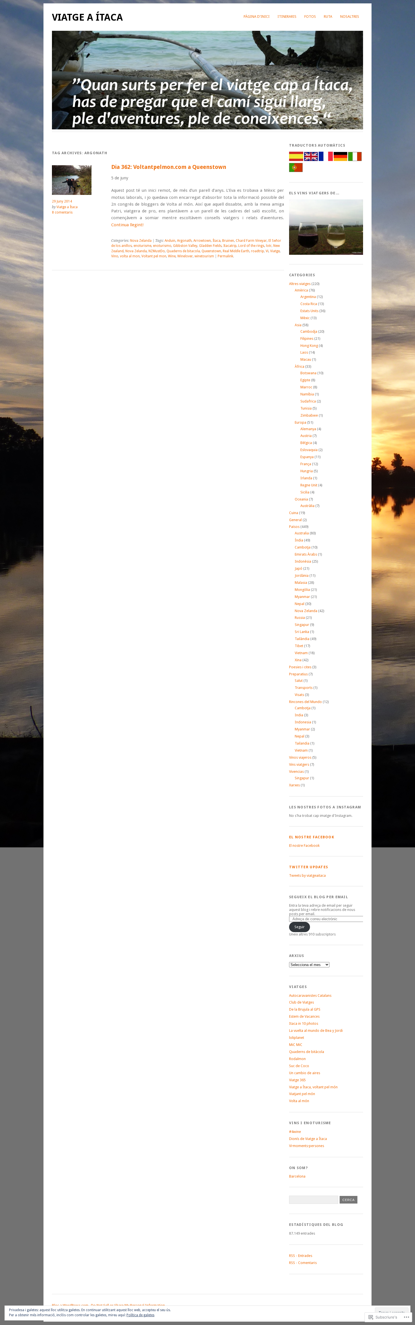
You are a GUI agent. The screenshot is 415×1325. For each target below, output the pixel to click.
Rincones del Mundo (305, 702)
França (305, 464)
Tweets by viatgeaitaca (307, 875)
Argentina (308, 297)
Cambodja (308, 331)
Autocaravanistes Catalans (310, 995)
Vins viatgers (299, 764)
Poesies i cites (300, 667)
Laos (304, 352)
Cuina (293, 513)
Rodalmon (297, 1059)
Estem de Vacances (304, 1016)
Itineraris (287, 16)
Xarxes (294, 785)
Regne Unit (308, 485)
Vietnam (301, 653)
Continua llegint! (127, 224)
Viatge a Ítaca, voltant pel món (313, 1087)
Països (294, 527)
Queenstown (211, 251)
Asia (298, 325)
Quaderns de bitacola (183, 251)
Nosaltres (349, 16)
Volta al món (299, 1101)
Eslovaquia (309, 450)
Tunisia (306, 408)
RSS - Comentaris (303, 1263)
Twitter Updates (308, 867)
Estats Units (309, 311)
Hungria (306, 471)
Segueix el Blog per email (318, 897)
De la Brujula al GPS (304, 1009)
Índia (299, 540)
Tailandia (302, 743)
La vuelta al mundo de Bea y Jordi (316, 1030)
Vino (114, 256)
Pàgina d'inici (257, 16)
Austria (306, 436)
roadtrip (257, 251)
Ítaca (216, 241)
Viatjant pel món (302, 1094)
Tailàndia (302, 639)
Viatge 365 (297, 1080)
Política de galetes (140, 1315)
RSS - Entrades (300, 1256)
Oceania (301, 499)
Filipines (306, 338)
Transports (304, 688)
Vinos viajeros (300, 757)
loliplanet (296, 1037)
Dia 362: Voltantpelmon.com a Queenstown (168, 167)
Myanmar (302, 597)
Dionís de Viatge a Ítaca (308, 1139)
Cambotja (303, 547)
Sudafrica (308, 401)
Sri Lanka (302, 632)
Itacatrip (230, 246)
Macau (305, 359)
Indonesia (303, 722)
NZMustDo (156, 251)
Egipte (305, 380)
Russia (300, 617)
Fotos (310, 16)
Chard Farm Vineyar (251, 241)
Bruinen (228, 241)
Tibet (299, 646)
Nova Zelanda (141, 241)
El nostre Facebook (311, 837)
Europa (300, 422)
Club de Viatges (301, 1002)
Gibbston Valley (185, 246)
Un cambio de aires (304, 1073)
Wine (172, 256)
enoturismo (162, 246)
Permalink (225, 256)
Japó (298, 568)
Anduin (170, 241)
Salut (299, 680)
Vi (267, 251)
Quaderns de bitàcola (306, 1052)
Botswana (308, 373)
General (295, 520)
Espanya (307, 457)
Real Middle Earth (236, 251)
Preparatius (298, 674)
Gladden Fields (210, 246)
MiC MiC (295, 1045)
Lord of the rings (251, 246)
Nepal (299, 604)
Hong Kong (309, 345)
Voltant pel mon (153, 256)
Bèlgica (306, 443)
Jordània (302, 575)
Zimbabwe (309, 415)
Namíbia (307, 394)
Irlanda (306, 478)
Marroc (306, 387)
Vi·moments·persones (306, 1146)
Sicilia (304, 492)
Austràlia (307, 506)
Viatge (275, 251)
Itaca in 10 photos (303, 1023)
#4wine (295, 1132)
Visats (299, 695)
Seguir (299, 927)
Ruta (328, 16)
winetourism (204, 256)
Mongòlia (302, 590)
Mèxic (305, 318)
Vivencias (296, 771)
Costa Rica (308, 304)
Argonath (184, 241)
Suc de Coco (299, 1066)
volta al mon (130, 256)
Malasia (301, 582)
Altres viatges (300, 284)
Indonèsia (303, 561)
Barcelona (297, 1176)
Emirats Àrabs (306, 554)
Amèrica (301, 290)
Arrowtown (202, 241)
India (299, 715)
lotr (269, 246)
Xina (298, 660)
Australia (302, 533)
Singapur (302, 625)
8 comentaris (62, 212)
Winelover (185, 256)
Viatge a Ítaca (87, 17)
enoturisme (142, 246)
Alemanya (308, 429)
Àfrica (299, 366)
